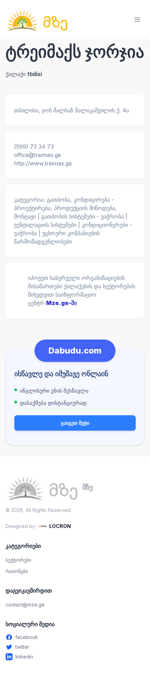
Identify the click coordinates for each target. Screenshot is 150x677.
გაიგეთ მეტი (75, 423)
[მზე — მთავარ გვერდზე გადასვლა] (37, 20)
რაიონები (17, 571)
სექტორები (18, 560)
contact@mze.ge (25, 605)
